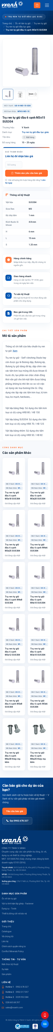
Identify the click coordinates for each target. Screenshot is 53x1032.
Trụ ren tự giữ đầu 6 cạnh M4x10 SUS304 (37, 599)
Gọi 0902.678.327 (19, 820)
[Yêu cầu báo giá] (37, 5)
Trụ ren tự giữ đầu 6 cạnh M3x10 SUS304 (37, 651)
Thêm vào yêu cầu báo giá (28, 173)
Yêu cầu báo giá (14, 811)
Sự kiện (5, 969)
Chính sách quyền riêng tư (14, 946)
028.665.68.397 (13, 1002)
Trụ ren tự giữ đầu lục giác (25, 17)
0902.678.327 (22, 987)
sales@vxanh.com (14, 1007)
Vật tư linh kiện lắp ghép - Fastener (18, 903)
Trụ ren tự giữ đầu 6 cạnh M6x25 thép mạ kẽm (38, 757)
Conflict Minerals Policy (13, 951)
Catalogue (6, 931)
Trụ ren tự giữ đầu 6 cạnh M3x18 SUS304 (12, 495)
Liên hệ (5, 941)
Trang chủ (7, 23)
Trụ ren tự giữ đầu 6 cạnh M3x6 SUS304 (38, 703)
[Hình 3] (32, 94)
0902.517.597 (22, 992)
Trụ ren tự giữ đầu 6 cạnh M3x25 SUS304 (12, 547)
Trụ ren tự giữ (40, 23)
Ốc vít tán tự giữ (22, 23)
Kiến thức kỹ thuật (10, 964)
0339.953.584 (22, 997)
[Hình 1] (7, 94)
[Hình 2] (20, 94)
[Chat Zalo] (45, 1024)
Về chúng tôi (7, 936)
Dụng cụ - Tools (9, 908)
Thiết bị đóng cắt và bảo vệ (14, 913)
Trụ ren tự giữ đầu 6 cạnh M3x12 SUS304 (12, 651)
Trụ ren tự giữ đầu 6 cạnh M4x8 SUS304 (13, 599)
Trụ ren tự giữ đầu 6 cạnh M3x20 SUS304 (37, 495)
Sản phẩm (6, 974)
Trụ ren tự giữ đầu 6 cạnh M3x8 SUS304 (13, 703)
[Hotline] (45, 1015)
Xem (15, 350)
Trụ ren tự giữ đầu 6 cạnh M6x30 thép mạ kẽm (12, 757)
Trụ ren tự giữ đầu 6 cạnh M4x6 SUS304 (38, 547)
